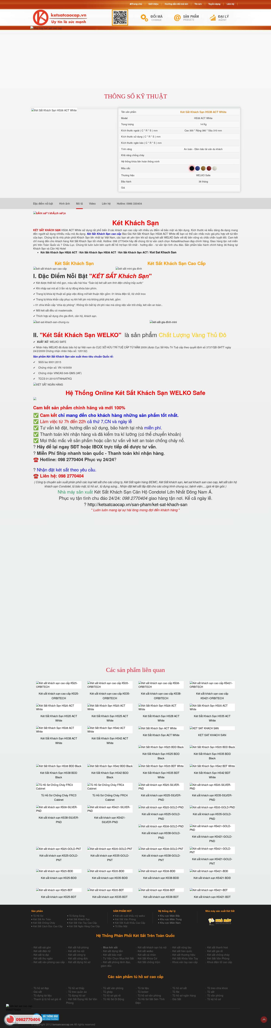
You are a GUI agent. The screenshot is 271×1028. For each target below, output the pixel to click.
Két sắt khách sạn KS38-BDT (161, 897)
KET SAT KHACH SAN (212, 735)
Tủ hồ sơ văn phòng (149, 995)
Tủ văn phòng (215, 995)
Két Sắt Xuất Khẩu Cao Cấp (130, 922)
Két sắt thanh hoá (217, 947)
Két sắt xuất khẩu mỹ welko (130, 915)
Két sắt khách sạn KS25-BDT (58, 897)
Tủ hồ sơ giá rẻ (112, 995)
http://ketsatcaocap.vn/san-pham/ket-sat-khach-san (137, 504)
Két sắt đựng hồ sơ (79, 962)
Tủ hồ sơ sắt (179, 988)
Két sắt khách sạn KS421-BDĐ (212, 878)
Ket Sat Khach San (163, 252)
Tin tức (198, 4)
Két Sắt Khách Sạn (79, 919)
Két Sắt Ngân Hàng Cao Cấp (84, 926)
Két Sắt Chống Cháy (44, 922)
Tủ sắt (210, 992)
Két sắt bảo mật (112, 954)
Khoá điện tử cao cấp (219, 962)
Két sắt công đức (78, 958)
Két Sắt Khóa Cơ (147, 958)
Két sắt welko (145, 951)
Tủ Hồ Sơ (38, 915)
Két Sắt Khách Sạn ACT (133, 252)
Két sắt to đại (41, 954)
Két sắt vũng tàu (181, 947)
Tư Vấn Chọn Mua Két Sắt (118, 958)
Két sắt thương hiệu (183, 954)
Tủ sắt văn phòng (113, 988)
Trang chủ (137, 4)
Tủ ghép (108, 992)
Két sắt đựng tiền (113, 951)
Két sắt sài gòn (42, 947)
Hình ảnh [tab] (64, 203)
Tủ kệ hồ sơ (214, 999)
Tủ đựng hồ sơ (76, 995)
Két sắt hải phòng (78, 947)
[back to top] (264, 1019)
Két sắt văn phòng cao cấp (49, 962)
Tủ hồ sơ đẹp (41, 988)
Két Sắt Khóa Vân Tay (185, 958)
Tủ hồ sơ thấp (76, 988)
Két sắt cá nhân (147, 954)
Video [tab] (92, 203)
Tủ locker (143, 992)
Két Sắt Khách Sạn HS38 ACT (97, 252)
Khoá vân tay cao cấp (185, 962)
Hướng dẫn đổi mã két (176, 4)
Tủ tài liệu (143, 988)
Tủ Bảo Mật (121, 926)
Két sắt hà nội (76, 951)
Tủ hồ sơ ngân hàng (184, 995)
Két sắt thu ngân (43, 958)
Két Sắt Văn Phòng (125, 919)
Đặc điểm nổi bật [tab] (43, 203)
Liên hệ (230, 4)
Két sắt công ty (77, 954)
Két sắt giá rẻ (215, 951)
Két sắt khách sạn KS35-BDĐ (110, 878)
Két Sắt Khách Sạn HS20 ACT (59, 252)
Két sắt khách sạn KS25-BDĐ (59, 878)
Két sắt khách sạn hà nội (152, 947)
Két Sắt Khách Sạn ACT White (161, 735)
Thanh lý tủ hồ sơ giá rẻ (47, 999)
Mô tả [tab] (79, 203)
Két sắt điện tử (42, 951)
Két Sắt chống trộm (149, 962)
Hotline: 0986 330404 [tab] (129, 203)
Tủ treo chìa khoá (217, 988)
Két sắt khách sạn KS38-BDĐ (161, 878)
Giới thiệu (153, 4)
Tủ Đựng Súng (76, 915)
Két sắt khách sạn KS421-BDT (212, 897)
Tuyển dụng (214, 4)
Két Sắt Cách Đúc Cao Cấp (47, 926)
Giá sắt (38, 992)
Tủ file (175, 992)
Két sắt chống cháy (218, 954)
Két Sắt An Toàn (42, 919)
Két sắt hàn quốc (182, 951)
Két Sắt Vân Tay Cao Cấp (83, 922)
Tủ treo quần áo (77, 992)
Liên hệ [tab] (106, 203)
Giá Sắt (176, 999)
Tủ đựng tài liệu (43, 995)
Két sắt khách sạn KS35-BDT (110, 897)
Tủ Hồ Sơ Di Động (113, 999)
